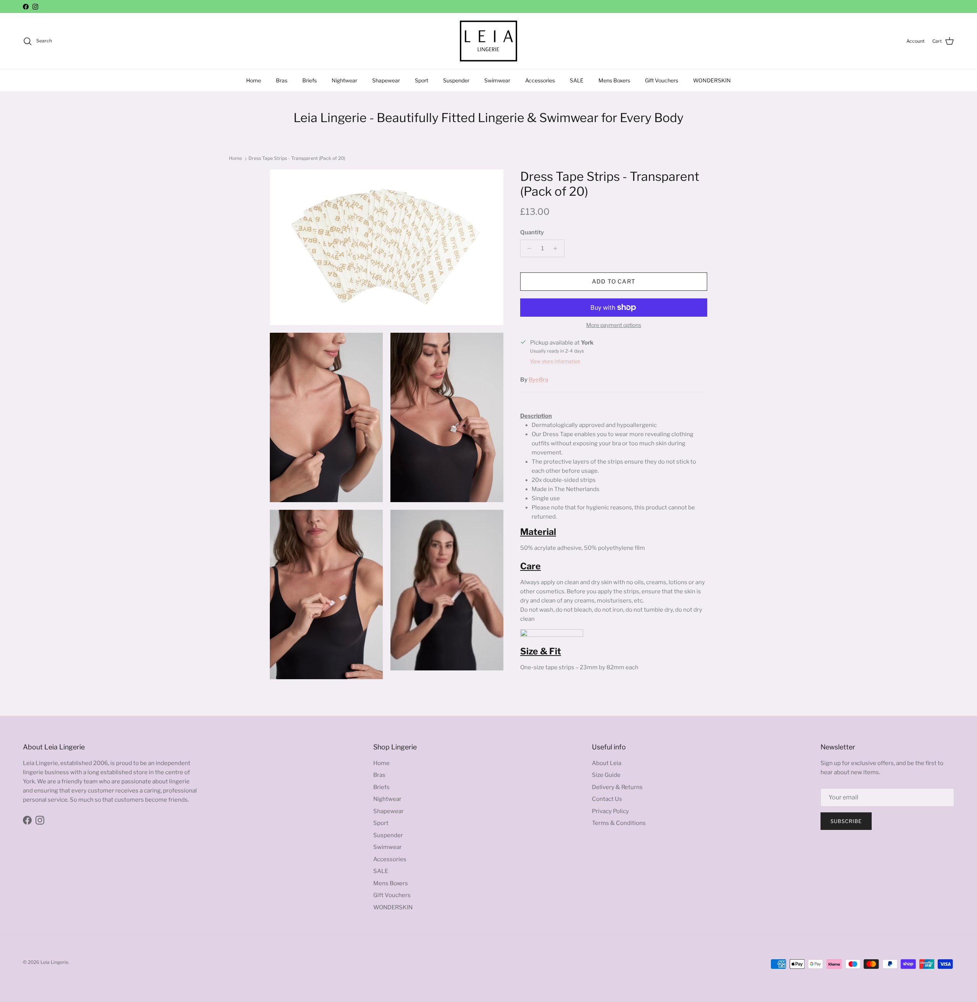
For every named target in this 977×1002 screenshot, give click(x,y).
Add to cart (613, 281)
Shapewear (386, 80)
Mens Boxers (614, 80)
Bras (281, 80)
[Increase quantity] (557, 248)
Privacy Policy (610, 811)
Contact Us (607, 799)
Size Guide (606, 775)
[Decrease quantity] (527, 248)
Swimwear (497, 80)
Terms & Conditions (619, 823)
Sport (421, 80)
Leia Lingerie (54, 962)
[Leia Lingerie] (488, 41)
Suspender (456, 80)
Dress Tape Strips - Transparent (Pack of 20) (296, 158)
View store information (555, 361)
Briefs (309, 80)
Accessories (540, 80)
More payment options (613, 325)
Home (253, 80)
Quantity (532, 232)
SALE (577, 80)
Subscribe (846, 821)
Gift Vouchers (661, 80)
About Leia (606, 763)
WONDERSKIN (712, 80)
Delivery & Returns (617, 787)
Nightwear (344, 80)
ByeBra (538, 379)
